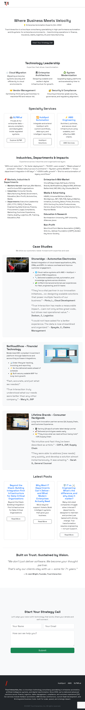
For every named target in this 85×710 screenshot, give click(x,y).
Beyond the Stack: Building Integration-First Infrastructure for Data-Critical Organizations (16, 492)
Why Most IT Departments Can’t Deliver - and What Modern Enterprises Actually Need (42, 493)
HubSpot (62, 683)
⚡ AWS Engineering (69, 118)
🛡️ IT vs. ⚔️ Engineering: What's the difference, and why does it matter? (69, 492)
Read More (16, 519)
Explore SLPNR (16, 140)
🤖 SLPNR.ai (16, 117)
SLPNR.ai (77, 683)
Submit (42, 650)
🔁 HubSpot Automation (42, 118)
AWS (70, 683)
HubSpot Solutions (43, 141)
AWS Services (69, 143)
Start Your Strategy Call (43, 43)
